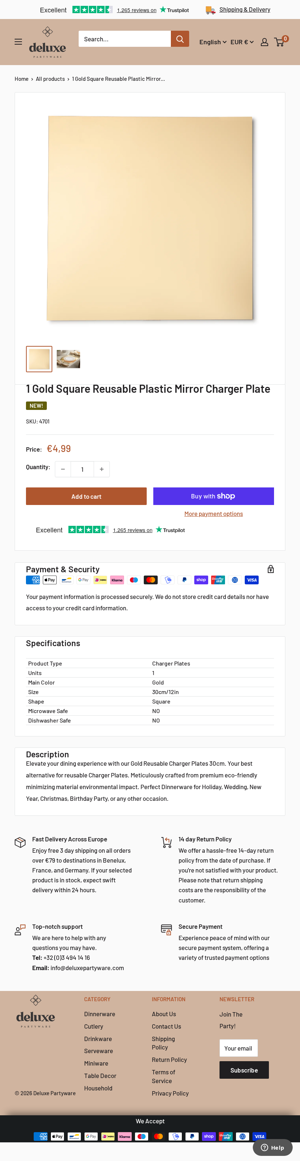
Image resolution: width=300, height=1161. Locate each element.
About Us (164, 1013)
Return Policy (169, 1059)
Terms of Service (163, 1076)
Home (22, 78)
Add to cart (86, 496)
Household (98, 1088)
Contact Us (166, 1026)
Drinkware (98, 1038)
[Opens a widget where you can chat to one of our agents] (272, 1148)
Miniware (96, 1063)
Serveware (98, 1050)
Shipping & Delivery (245, 9)
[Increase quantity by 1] (101, 469)
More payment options (213, 513)
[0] (279, 42)
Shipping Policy (163, 1043)
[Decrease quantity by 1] (63, 469)
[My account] (264, 42)
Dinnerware (99, 1013)
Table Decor (100, 1075)
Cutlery (93, 1026)
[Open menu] (18, 42)
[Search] (180, 39)
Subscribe (244, 1070)
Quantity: (38, 466)
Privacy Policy (170, 1093)
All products (50, 78)
